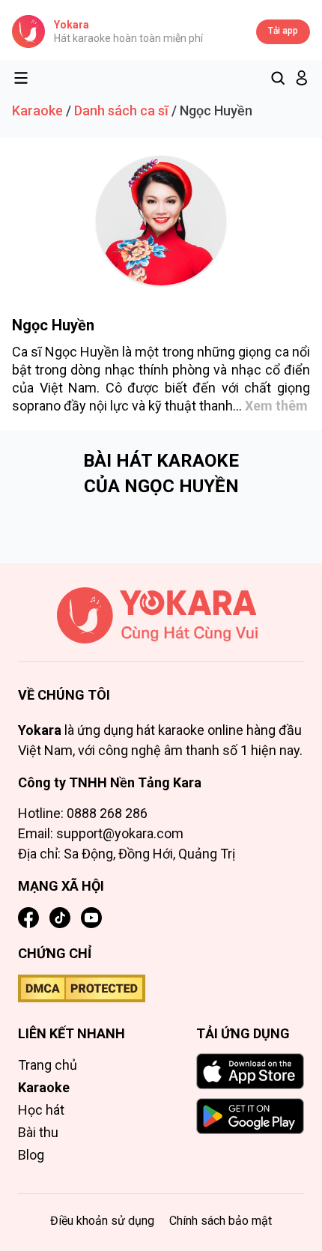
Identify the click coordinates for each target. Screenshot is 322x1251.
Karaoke (37, 110)
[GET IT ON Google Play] (250, 1116)
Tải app (283, 30)
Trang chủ (47, 1065)
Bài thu (38, 1132)
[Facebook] (28, 917)
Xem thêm (276, 406)
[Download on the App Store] (250, 1071)
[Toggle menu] (21, 78)
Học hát (41, 1110)
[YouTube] (91, 917)
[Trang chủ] (161, 624)
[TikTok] (59, 917)
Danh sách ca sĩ (121, 110)
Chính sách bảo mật (220, 1221)
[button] (302, 78)
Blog (31, 1155)
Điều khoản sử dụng (102, 1221)
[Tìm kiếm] (278, 78)
